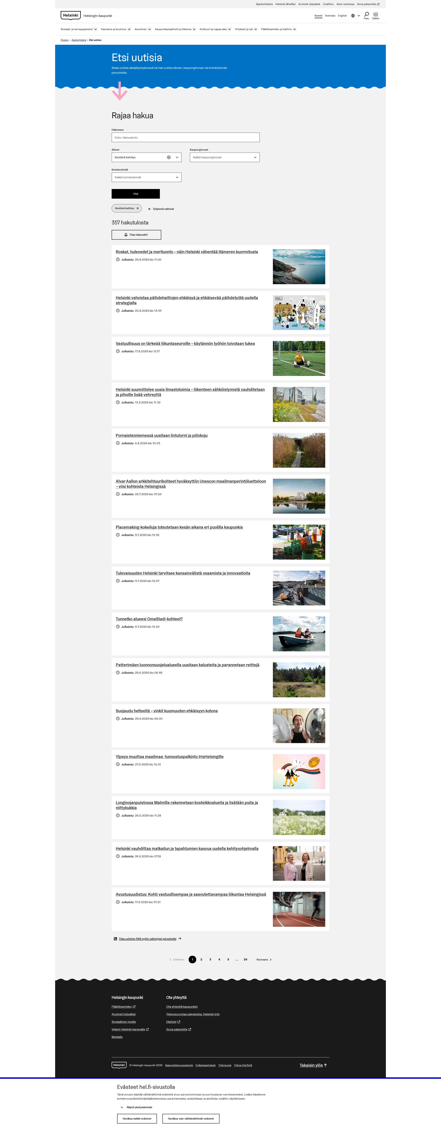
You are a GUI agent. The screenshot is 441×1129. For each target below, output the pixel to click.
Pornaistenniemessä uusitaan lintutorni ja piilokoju (162, 435)
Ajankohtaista (79, 40)
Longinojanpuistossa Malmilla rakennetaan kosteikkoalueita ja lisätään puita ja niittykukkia (187, 805)
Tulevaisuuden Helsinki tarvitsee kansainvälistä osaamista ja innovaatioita (183, 573)
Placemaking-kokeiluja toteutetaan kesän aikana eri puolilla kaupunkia (179, 527)
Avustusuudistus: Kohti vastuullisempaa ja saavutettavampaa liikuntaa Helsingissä (191, 894)
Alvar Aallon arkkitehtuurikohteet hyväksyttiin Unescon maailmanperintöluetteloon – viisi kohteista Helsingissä (191, 484)
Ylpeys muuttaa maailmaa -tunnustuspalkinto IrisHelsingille (170, 756)
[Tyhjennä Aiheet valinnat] (169, 157)
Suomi (318, 15)
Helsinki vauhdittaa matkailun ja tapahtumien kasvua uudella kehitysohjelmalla (187, 848)
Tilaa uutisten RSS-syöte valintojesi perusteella (147, 939)
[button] (127, 208)
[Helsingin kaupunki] (119, 1065)
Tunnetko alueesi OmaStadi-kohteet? (149, 619)
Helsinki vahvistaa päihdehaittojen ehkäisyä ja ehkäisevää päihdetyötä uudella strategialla (187, 300)
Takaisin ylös (311, 1065)
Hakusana (118, 130)
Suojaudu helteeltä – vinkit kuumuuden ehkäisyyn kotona (167, 710)
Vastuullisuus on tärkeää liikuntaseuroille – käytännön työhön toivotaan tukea (185, 343)
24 (245, 959)
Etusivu (65, 40)
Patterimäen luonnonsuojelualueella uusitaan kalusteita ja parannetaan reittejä (187, 665)
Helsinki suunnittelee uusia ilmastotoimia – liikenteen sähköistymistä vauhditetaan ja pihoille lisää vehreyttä (190, 392)
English (342, 15)
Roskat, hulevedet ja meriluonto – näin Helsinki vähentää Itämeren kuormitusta (187, 251)
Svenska (330, 15)
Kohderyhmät (120, 169)
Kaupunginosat (199, 149)
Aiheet (115, 149)
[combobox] (146, 157)
